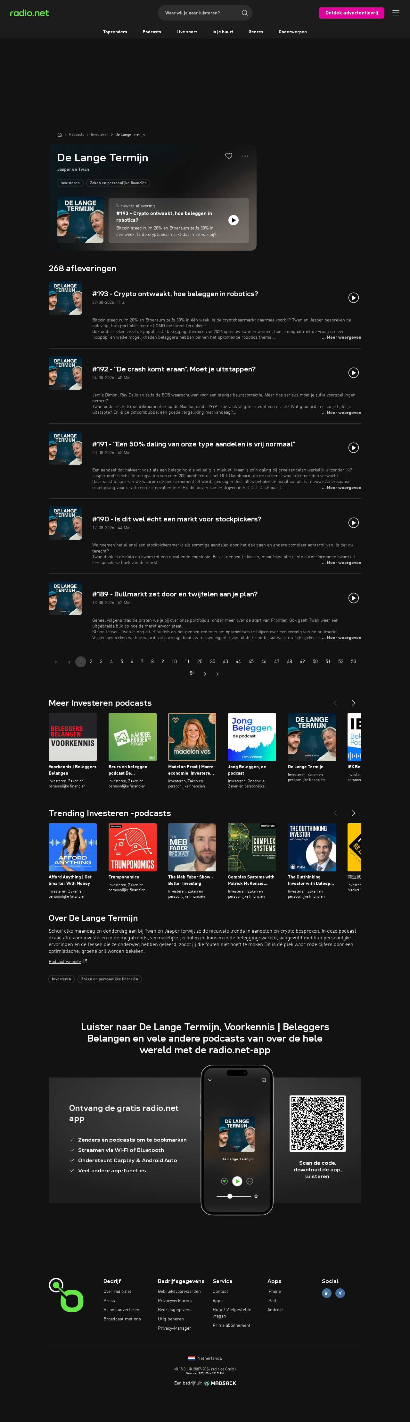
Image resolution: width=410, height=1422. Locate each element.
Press (109, 1301)
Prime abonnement (231, 1325)
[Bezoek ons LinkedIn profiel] (326, 1293)
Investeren (70, 183)
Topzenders (115, 32)
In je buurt (222, 32)
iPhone (274, 1291)
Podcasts (152, 32)
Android (275, 1310)
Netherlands (209, 1358)
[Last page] (218, 674)
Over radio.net (117, 1291)
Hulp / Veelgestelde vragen (232, 1313)
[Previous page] (69, 662)
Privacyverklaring (175, 1301)
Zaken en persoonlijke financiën (118, 183)
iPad (271, 1301)
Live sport (186, 32)
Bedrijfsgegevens (175, 1310)
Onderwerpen (293, 32)
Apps (218, 1301)
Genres (256, 32)
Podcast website (65, 962)
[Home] (59, 134)
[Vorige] (335, 700)
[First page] (56, 662)
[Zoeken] (245, 13)
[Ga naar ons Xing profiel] (340, 1293)
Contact (220, 1291)
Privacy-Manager (174, 1328)
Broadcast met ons (122, 1319)
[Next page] (205, 674)
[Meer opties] (245, 156)
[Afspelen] (233, 220)
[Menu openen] (396, 13)
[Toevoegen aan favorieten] (229, 156)
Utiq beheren (171, 1319)
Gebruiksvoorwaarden (179, 1291)
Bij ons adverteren (121, 1310)
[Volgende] (353, 700)
